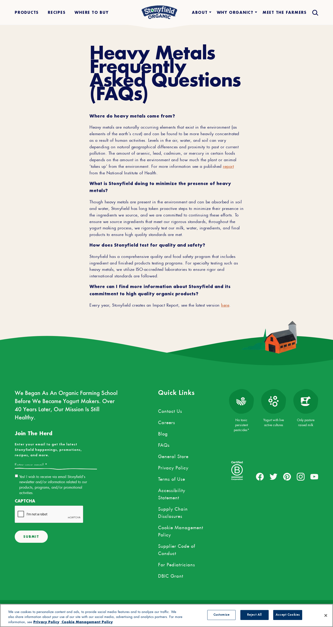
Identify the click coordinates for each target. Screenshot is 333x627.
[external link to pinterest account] (287, 477)
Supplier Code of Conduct (176, 549)
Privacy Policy (173, 467)
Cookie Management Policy (180, 530)
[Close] (326, 615)
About (200, 12)
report (228, 165)
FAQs (164, 444)
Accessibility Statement (171, 493)
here (225, 304)
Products (27, 12)
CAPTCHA (25, 501)
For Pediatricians (176, 563)
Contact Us (170, 410)
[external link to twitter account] (274, 476)
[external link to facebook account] (260, 477)
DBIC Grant (170, 575)
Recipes (56, 12)
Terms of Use (171, 478)
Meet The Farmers (285, 12)
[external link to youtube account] (314, 477)
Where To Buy (92, 12)
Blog (163, 433)
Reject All (254, 615)
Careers (166, 421)
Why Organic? (235, 12)
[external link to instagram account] (301, 477)
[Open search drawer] (314, 12)
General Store (173, 455)
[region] (166, 615)
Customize (221, 615)
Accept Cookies (288, 615)
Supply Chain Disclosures (173, 512)
